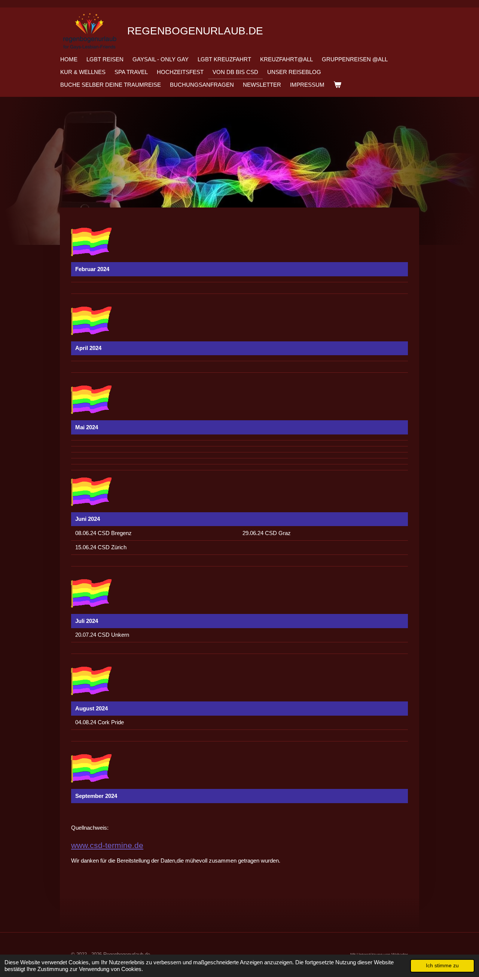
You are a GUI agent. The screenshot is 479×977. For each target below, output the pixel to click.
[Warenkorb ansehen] (337, 85)
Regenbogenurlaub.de (195, 31)
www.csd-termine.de (107, 845)
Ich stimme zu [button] (442, 965)
